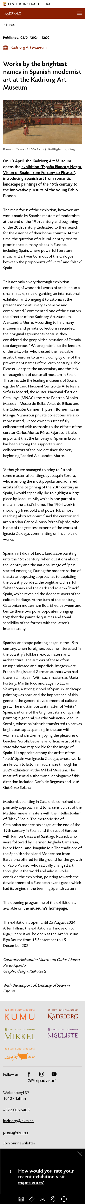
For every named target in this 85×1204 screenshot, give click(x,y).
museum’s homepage (48, 908)
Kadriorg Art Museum (29, 47)
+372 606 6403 (16, 1110)
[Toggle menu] (79, 13)
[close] (79, 1153)
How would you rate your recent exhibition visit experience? (46, 1177)
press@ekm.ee (15, 1132)
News (10, 25)
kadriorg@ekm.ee (18, 1120)
